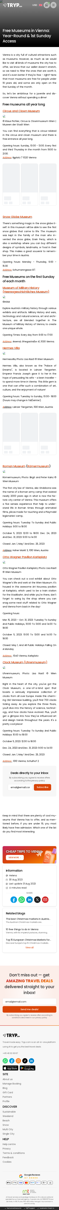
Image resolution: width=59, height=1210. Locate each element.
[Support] (47, 5)
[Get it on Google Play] (27, 1068)
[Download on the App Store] (10, 1068)
